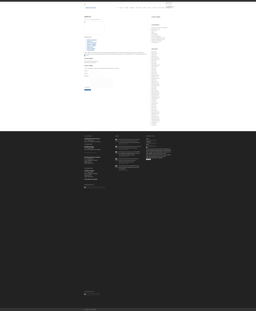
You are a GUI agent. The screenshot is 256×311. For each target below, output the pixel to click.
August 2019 (154, 98)
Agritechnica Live (155, 29)
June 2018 (153, 106)
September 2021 (155, 78)
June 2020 (153, 87)
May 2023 (153, 62)
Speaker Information (156, 40)
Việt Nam (159, 1)
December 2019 (155, 93)
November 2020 (155, 85)
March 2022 (154, 73)
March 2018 (154, 110)
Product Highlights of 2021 (158, 39)
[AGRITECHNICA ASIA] (90, 8)
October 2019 (154, 95)
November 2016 (155, 119)
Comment (87, 87)
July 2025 (153, 54)
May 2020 (153, 88)
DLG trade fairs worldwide (90, 179)
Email (86, 73)
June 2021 (153, 79)
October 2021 (154, 76)
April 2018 (153, 109)
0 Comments (94, 19)
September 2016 (155, 120)
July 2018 (153, 104)
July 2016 (153, 123)
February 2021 (155, 82)
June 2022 (153, 69)
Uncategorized (155, 42)
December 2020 (155, 84)
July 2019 (153, 100)
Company (148, 141)
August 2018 (154, 103)
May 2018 (153, 107)
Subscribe (148, 159)
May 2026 (153, 51)
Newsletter (154, 33)
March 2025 (154, 56)
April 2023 (153, 63)
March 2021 (154, 81)
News (152, 32)
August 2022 (154, 66)
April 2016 (153, 125)
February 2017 (155, 116)
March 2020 (154, 90)
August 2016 (154, 122)
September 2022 (155, 65)
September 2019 (155, 97)
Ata (99, 19)
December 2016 (155, 117)
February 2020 (155, 91)
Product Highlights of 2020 (158, 38)
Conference (154, 30)
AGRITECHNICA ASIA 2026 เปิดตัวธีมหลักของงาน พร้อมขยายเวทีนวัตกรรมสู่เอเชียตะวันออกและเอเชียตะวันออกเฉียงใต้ (129, 167)
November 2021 (155, 75)
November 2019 (155, 94)
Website (86, 76)
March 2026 (154, 53)
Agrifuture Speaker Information (159, 27)
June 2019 (153, 101)
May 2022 (153, 71)
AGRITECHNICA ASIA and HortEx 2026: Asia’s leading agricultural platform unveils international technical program (128, 160)
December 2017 (155, 112)
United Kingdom (157, 1)
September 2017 (155, 113)
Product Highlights (156, 36)
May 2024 (153, 60)
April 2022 (153, 72)
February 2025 (155, 57)
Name (86, 71)
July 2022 (153, 68)
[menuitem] (121, 8)
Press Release (154, 35)
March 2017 (154, 115)
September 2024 (155, 59)
